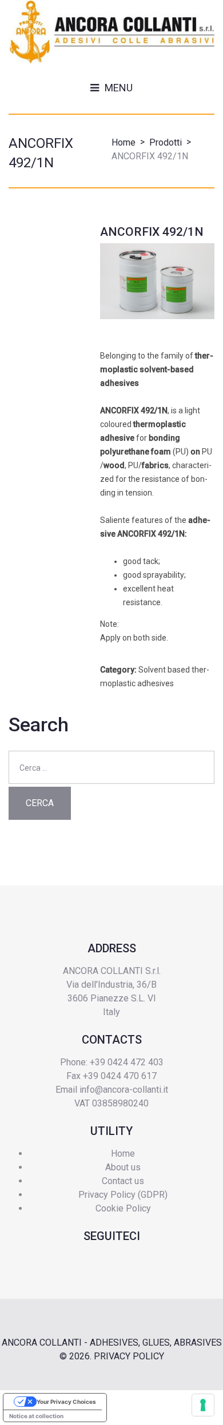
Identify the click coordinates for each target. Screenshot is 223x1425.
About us (123, 1167)
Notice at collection (36, 1415)
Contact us (123, 1181)
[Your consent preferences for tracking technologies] (203, 1405)
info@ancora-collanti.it (123, 1089)
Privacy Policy (129, 1356)
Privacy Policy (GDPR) (123, 1194)
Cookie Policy (123, 1208)
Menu (119, 88)
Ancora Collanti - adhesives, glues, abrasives (112, 1342)
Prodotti (165, 142)
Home (124, 142)
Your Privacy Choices (66, 1401)
